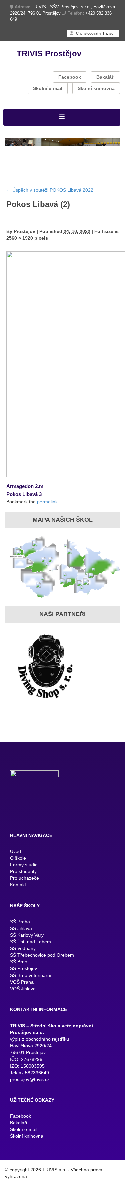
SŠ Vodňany (23, 959)
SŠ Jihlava (21, 939)
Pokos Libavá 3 (24, 505)
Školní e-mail (47, 88)
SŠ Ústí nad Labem (30, 952)
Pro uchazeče (24, 889)
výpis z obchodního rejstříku (39, 1049)
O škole (18, 868)
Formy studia (24, 875)
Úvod (15, 862)
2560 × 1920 (19, 248)
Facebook (69, 77)
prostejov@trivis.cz (30, 1090)
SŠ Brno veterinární (30, 986)
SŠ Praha (20, 932)
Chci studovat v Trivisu (94, 33)
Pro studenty (23, 882)
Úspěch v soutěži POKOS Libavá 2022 (49, 200)
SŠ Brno (18, 972)
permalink (47, 512)
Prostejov (24, 242)
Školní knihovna (96, 88)
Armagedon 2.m (24, 497)
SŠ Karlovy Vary (27, 945)
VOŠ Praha (22, 992)
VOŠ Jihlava (23, 999)
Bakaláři (105, 77)
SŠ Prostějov (23, 979)
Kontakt (18, 895)
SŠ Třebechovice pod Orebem (42, 965)
